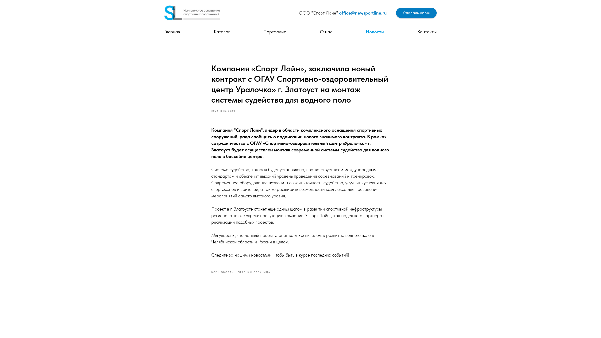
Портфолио (274, 32)
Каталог (222, 32)
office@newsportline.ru (363, 13)
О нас (326, 32)
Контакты (427, 32)
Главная (172, 32)
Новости (375, 32)
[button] (416, 13)
